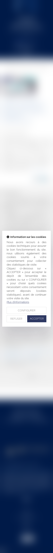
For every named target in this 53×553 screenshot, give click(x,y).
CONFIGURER (26, 310)
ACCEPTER (37, 318)
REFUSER (16, 318)
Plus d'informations (18, 302)
